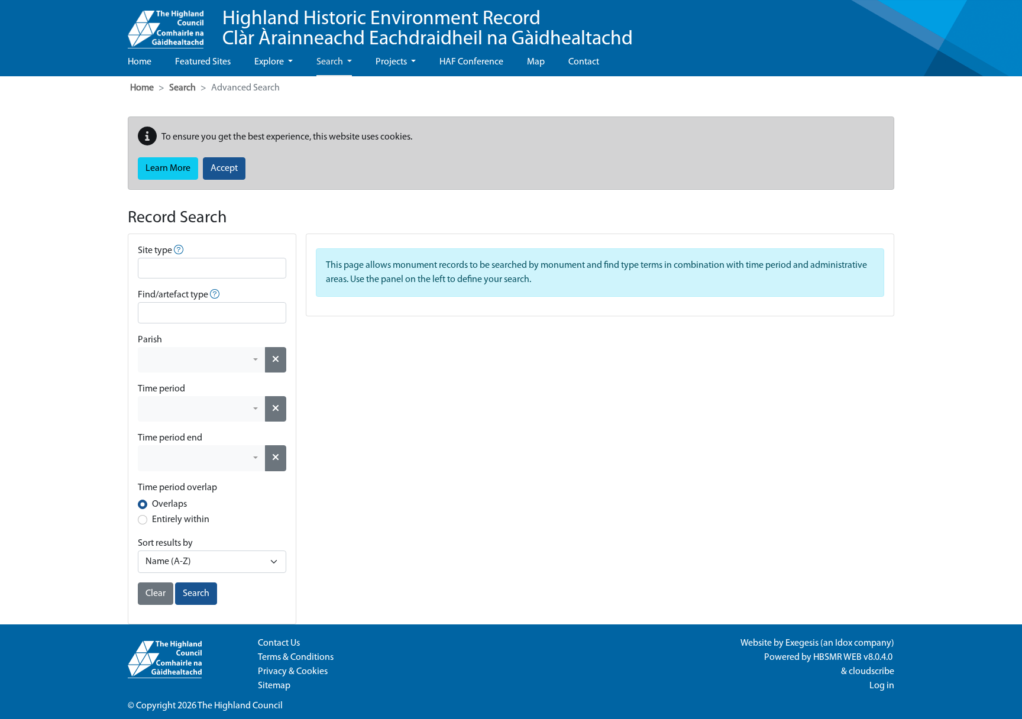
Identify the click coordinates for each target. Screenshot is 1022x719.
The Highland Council (240, 706)
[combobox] (202, 360)
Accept (224, 168)
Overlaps (169, 504)
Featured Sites (203, 62)
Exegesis (802, 643)
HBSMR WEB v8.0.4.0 (853, 657)
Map (536, 62)
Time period (161, 389)
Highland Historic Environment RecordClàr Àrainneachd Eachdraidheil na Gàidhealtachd (427, 29)
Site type (155, 250)
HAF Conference (471, 62)
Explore (270, 62)
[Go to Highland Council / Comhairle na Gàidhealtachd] (165, 24)
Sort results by (165, 543)
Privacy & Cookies (293, 671)
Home (139, 62)
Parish (150, 340)
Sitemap (274, 686)
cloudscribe (871, 671)
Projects (392, 62)
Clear (155, 593)
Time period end (170, 438)
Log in (881, 686)
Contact (583, 62)
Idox (843, 643)
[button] (178, 250)
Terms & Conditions (296, 657)
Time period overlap (177, 488)
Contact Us (279, 643)
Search (330, 62)
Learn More (167, 168)
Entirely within (180, 519)
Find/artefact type (173, 295)
